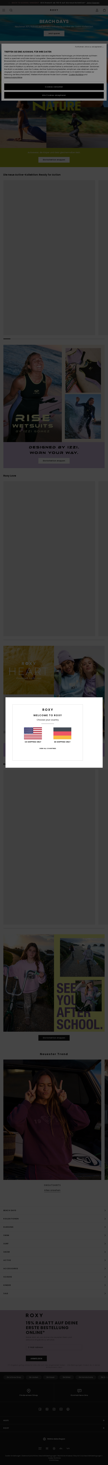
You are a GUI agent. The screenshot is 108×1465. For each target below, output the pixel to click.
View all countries (47, 748)
